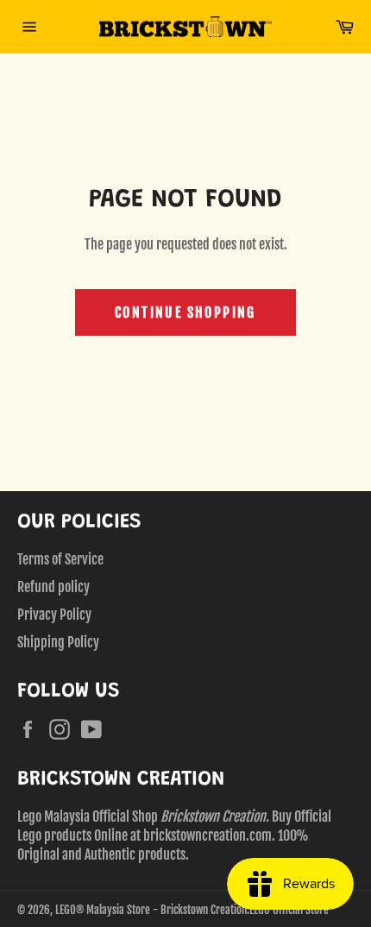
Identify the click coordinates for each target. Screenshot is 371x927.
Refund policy (53, 587)
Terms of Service (60, 559)
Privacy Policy (54, 614)
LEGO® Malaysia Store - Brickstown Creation (151, 910)
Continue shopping (185, 312)
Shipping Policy (58, 642)
